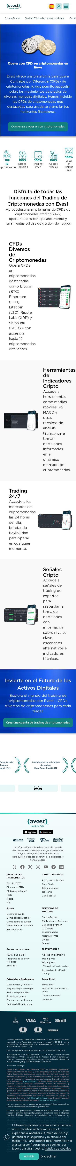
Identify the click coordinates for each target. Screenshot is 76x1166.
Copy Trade (48, 884)
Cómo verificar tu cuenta (20, 926)
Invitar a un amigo (16, 955)
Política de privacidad (18, 992)
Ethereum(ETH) (15, 887)
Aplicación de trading (53, 955)
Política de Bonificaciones (20, 1004)
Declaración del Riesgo (49, 1100)
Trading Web (48, 959)
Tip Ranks (47, 892)
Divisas (45, 940)
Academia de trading (53, 880)
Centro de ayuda (15, 914)
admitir (29, 1156)
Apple (10, 899)
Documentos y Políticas (19, 985)
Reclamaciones (14, 929)
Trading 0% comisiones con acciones (44, 18)
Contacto (47, 999)
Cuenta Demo (12, 18)
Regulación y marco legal (20, 989)
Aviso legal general (17, 996)
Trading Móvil (49, 963)
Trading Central (50, 888)
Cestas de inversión (52, 925)
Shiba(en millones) (17, 891)
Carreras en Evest (51, 996)
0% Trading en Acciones (54, 921)
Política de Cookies (58, 1148)
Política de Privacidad (38, 1098)
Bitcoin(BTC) (14, 883)
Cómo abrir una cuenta (19, 922)
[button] (66, 6)
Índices (45, 944)
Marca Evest (48, 985)
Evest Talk (12, 966)
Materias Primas (50, 936)
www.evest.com (29, 1081)
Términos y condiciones (19, 1000)
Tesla (9, 895)
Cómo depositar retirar (18, 918)
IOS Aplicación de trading (55, 966)
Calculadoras (49, 896)
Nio (8, 903)
